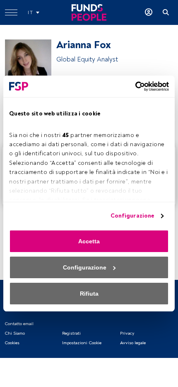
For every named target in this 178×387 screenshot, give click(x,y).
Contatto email (19, 323)
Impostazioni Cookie (81, 342)
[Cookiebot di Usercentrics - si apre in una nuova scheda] (132, 86)
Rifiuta (89, 293)
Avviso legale (133, 342)
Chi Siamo (15, 333)
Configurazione (132, 215)
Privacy (127, 333)
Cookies (12, 342)
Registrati (71, 333)
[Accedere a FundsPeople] (148, 12)
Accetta (89, 241)
